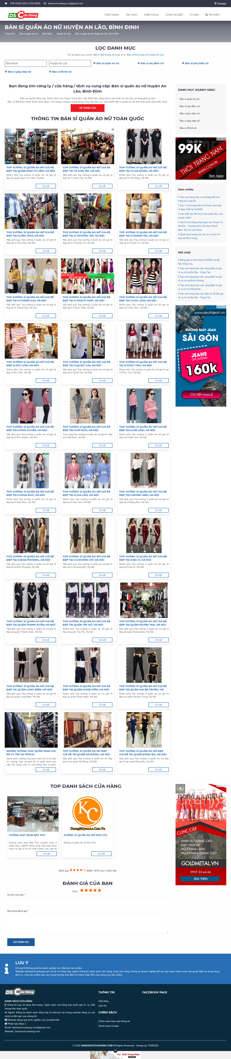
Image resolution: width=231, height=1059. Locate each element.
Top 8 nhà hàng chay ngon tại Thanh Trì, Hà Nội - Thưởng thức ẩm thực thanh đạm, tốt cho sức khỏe (201, 226)
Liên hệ (102, 1005)
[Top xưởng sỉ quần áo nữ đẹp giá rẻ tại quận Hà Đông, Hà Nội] (87, 730)
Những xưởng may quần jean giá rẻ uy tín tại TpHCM (31, 752)
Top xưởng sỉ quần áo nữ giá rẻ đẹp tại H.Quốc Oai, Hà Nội (86, 363)
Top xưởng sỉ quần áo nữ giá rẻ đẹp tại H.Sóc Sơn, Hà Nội (143, 298)
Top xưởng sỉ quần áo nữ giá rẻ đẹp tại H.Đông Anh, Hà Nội (143, 493)
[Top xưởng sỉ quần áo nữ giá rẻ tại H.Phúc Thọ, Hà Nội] (144, 341)
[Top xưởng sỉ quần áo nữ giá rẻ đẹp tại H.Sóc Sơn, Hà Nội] (144, 276)
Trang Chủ (10, 33)
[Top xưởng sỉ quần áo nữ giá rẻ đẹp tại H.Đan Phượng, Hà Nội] (31, 535)
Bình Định (47, 33)
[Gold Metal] (201, 884)
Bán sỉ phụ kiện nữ (197, 63)
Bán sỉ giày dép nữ (19, 71)
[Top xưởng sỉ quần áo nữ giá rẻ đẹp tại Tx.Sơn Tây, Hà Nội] (87, 146)
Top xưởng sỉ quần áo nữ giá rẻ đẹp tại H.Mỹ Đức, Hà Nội (86, 428)
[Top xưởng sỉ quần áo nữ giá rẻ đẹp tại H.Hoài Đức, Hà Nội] (31, 470)
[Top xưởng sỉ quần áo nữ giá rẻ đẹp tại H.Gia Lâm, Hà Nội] (87, 470)
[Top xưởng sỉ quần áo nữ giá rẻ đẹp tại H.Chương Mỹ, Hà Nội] (87, 535)
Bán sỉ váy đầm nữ (152, 63)
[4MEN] (201, 178)
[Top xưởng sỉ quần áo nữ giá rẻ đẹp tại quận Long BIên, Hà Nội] (31, 665)
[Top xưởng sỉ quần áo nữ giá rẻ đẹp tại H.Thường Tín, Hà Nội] (87, 211)
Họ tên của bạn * (16, 894)
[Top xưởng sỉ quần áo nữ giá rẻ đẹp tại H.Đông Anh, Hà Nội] (144, 470)
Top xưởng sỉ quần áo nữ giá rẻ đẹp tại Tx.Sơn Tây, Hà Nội (86, 169)
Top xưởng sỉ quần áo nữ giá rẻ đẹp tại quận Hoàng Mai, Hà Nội (143, 623)
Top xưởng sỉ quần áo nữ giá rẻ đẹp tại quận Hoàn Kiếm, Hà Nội (86, 688)
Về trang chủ (87, 108)
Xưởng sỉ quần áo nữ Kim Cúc (85, 835)
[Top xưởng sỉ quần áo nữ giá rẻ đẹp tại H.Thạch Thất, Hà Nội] (87, 276)
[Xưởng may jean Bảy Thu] (33, 814)
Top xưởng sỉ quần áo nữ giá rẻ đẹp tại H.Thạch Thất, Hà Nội (86, 298)
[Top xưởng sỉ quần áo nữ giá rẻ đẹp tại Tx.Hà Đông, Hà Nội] (144, 146)
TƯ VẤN (194, 14)
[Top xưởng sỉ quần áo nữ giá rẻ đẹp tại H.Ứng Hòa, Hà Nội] (31, 211)
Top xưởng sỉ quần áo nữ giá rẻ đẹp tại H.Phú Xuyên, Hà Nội (30, 428)
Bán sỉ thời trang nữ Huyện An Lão (145, 54)
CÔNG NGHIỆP (174, 14)
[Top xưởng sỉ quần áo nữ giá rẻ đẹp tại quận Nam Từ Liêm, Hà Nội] (31, 146)
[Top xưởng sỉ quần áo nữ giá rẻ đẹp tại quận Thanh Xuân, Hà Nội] (31, 600)
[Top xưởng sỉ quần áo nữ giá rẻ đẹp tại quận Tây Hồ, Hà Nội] (87, 600)
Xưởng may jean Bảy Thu (27, 835)
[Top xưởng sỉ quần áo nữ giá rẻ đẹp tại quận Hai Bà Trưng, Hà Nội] (144, 665)
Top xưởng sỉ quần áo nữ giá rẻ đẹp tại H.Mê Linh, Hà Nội (143, 428)
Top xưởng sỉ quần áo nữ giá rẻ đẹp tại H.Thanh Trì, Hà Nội (143, 234)
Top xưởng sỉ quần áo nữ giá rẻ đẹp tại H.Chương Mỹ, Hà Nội (86, 558)
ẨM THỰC (131, 14)
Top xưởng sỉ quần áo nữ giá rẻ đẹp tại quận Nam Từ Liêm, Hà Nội (30, 169)
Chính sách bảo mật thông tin (114, 1021)
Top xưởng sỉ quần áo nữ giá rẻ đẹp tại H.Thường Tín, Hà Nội (86, 234)
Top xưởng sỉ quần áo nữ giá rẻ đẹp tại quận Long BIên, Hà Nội (30, 688)
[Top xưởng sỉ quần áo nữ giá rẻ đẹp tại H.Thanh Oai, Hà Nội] (31, 276)
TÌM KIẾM (214, 14)
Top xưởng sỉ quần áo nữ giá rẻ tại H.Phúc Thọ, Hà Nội (143, 363)
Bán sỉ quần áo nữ (29, 33)
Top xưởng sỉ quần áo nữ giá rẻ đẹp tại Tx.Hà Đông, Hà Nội (143, 169)
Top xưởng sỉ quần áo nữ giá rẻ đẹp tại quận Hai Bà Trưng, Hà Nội (143, 688)
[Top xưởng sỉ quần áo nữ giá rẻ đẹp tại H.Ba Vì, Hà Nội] (144, 535)
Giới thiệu (103, 1001)
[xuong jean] (201, 405)
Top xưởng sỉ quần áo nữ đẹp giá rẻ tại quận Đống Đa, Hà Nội (143, 752)
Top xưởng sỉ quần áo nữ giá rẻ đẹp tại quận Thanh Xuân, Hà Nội (30, 623)
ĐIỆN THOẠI (151, 14)
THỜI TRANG (111, 14)
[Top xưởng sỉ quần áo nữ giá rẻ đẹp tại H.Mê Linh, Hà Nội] (144, 405)
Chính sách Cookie (108, 1026)
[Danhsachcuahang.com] (23, 15)
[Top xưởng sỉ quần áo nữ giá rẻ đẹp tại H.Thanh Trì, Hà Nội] (144, 211)
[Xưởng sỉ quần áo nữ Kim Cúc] (87, 814)
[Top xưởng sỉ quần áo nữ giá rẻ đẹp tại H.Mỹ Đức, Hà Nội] (87, 405)
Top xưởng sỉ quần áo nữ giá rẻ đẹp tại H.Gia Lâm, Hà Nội (86, 493)
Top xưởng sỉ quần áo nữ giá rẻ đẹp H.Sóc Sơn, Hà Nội (30, 363)
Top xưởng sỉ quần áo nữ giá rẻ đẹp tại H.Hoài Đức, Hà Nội (30, 493)
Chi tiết (45, 186)
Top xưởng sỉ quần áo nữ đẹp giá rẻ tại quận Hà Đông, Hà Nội (86, 752)
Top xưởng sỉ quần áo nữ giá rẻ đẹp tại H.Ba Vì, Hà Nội (143, 558)
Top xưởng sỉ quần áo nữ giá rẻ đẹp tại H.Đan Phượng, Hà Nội (30, 558)
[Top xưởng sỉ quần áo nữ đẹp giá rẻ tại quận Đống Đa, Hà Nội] (144, 730)
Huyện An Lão (64, 33)
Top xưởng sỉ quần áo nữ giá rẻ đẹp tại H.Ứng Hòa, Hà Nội (30, 234)
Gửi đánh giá (21, 942)
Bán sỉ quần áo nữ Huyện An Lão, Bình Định (97, 33)
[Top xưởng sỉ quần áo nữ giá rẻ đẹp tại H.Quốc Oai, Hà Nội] (87, 341)
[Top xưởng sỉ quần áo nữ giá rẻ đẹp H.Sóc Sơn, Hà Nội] (31, 341)
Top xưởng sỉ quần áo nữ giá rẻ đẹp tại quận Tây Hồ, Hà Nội (86, 623)
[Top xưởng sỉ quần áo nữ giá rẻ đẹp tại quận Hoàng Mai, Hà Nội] (144, 600)
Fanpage (221, 3)
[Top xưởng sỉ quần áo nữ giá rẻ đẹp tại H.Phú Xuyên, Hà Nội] (31, 405)
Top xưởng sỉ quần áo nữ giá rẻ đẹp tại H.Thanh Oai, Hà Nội (30, 298)
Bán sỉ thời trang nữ (103, 54)
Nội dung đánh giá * (17, 911)
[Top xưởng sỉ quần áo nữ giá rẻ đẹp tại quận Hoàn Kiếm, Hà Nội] (87, 665)
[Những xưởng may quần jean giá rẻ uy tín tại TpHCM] (31, 730)
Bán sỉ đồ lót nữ (62, 71)
